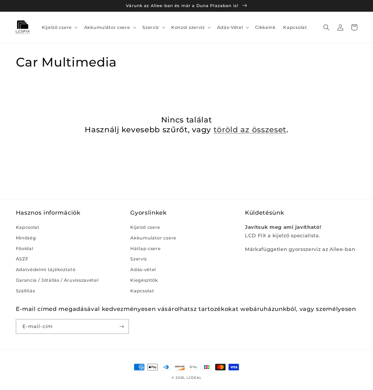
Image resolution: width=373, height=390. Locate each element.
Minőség (26, 238)
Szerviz (138, 259)
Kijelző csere (145, 227)
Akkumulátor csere (153, 238)
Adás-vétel (143, 269)
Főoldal (24, 248)
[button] (59, 27)
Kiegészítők (144, 280)
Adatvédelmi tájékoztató (46, 269)
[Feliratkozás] (122, 326)
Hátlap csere (145, 248)
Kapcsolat (28, 227)
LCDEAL (194, 378)
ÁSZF (22, 259)
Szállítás (25, 290)
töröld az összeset (250, 129)
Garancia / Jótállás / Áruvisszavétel (57, 280)
